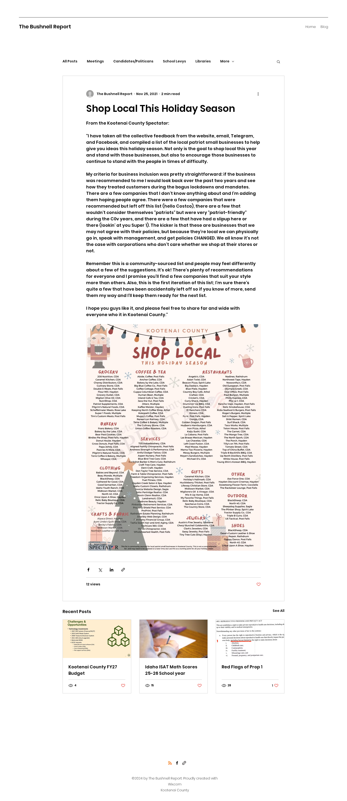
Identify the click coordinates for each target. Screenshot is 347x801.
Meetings (95, 61)
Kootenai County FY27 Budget (92, 670)
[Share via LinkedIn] (111, 569)
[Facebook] (177, 763)
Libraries (203, 61)
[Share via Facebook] (88, 569)
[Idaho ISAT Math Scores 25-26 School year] (174, 639)
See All (278, 610)
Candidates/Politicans (133, 61)
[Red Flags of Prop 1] (250, 639)
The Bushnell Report (45, 26)
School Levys (174, 61)
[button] (278, 61)
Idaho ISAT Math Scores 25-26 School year (171, 670)
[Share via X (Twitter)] (100, 569)
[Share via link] (123, 569)
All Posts (70, 61)
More (224, 61)
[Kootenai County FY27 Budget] (97, 639)
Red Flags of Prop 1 (242, 667)
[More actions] (258, 94)
